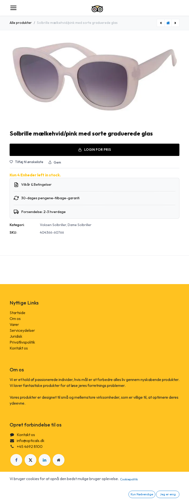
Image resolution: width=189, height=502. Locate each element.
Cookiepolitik (129, 479)
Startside (17, 312)
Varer (14, 324)
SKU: (13, 232)
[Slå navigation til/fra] (13, 8)
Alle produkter (21, 22)
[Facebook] (16, 460)
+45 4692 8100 (30, 446)
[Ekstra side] (58, 460)
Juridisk (16, 336)
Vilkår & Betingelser (36, 184)
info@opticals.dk (31, 440)
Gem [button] (57, 162)
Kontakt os (19, 348)
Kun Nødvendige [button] (142, 494)
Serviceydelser (22, 330)
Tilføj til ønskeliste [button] (29, 162)
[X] (30, 460)
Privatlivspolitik (22, 342)
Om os (15, 318)
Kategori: (17, 225)
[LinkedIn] (44, 460)
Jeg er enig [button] (168, 494)
